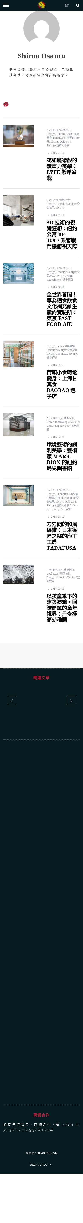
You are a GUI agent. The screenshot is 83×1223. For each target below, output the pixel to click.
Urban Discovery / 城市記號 (63, 422)
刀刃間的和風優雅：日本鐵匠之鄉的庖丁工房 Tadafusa (62, 535)
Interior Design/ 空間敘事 (62, 350)
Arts (49, 418)
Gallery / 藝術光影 (63, 418)
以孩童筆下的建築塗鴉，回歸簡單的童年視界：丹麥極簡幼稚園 (62, 607)
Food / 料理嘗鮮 (66, 346)
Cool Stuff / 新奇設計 (58, 130)
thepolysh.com (46, 1153)
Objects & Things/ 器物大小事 (59, 143)
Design (51, 134)
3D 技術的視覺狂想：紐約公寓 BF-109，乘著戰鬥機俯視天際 (62, 234)
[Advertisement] (41, 922)
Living (54, 141)
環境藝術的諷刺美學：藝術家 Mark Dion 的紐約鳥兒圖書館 (62, 456)
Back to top (39, 1165)
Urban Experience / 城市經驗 (60, 277)
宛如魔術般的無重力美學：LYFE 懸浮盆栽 (62, 169)
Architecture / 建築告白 (60, 570)
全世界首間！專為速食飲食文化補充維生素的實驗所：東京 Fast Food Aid (62, 309)
